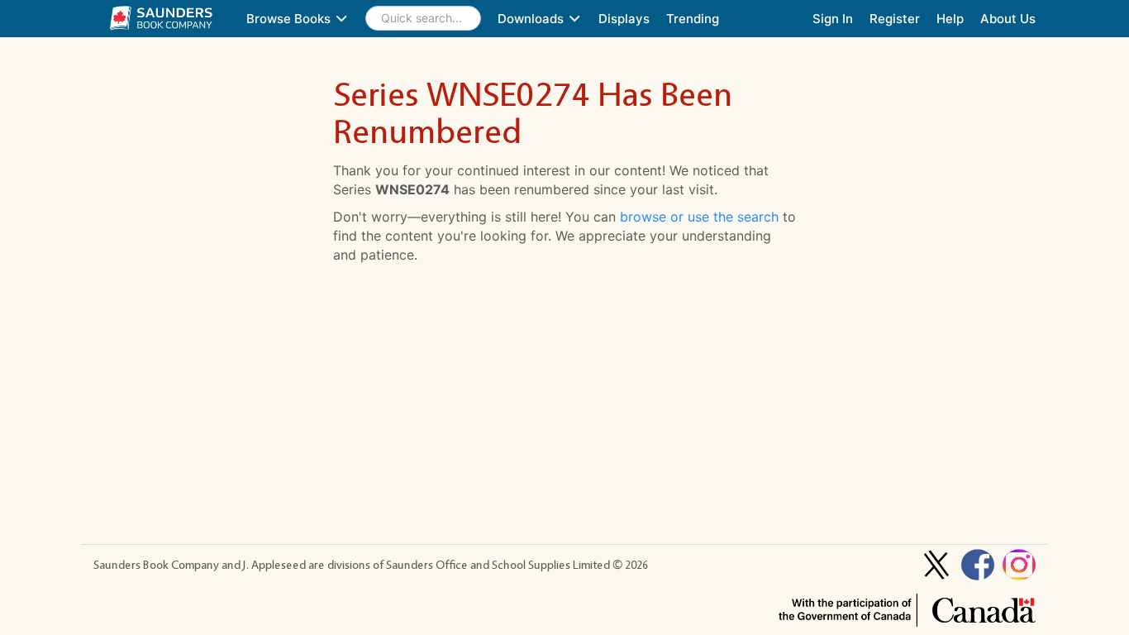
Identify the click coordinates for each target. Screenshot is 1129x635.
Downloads (532, 18)
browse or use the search (699, 216)
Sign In (832, 18)
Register (894, 18)
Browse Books (290, 18)
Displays (624, 18)
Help (950, 18)
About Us (1008, 18)
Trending (692, 18)
